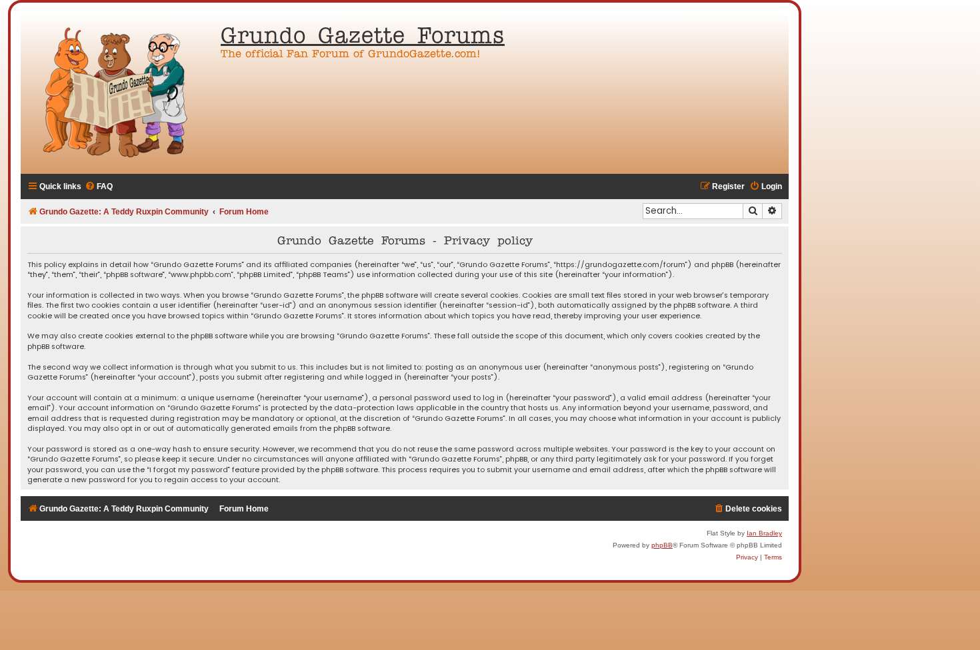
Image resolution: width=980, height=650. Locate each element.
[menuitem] (99, 187)
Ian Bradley (764, 533)
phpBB (662, 545)
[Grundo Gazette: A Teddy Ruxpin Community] (117, 93)
